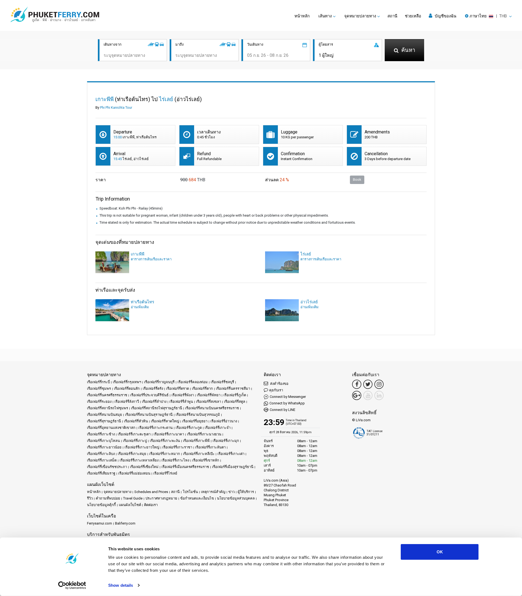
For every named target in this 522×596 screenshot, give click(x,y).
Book (357, 179)
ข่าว (231, 492)
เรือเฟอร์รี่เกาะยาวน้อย (104, 447)
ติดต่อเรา (151, 505)
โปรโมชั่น (190, 492)
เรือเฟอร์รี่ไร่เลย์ (165, 473)
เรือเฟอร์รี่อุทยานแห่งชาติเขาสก (111, 428)
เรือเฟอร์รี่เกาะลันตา (210, 447)
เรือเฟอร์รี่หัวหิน (136, 421)
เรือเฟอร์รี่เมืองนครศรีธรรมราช (185, 467)
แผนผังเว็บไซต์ (130, 505)
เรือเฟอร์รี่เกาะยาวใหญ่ (142, 447)
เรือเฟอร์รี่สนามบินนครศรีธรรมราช (212, 408)
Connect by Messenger (288, 397)
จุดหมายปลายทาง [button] (360, 16)
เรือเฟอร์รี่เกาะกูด (189, 428)
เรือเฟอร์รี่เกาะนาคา (169, 434)
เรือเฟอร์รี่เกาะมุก (226, 441)
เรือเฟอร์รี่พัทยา (208, 395)
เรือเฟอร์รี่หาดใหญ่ (165, 421)
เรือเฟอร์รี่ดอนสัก (127, 388)
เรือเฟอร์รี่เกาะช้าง (101, 434)
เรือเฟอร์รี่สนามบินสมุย (104, 415)
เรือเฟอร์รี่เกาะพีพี (196, 441)
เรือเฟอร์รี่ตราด (177, 388)
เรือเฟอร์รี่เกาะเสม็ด (102, 460)
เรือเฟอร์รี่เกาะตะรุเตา (134, 434)
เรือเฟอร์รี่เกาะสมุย (132, 454)
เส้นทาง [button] (325, 16)
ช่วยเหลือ (413, 16)
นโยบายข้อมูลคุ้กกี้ (101, 505)
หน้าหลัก (302, 16)
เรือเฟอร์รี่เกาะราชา (177, 447)
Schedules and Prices (151, 492)
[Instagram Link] (379, 384)
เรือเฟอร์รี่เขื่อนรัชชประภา (107, 467)
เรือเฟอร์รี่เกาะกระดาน (155, 428)
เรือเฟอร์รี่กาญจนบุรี (159, 382)
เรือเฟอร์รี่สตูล (234, 402)
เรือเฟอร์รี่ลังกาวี (126, 402)
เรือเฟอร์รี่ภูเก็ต (234, 395)
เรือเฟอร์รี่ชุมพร (99, 388)
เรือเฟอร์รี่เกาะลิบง (101, 454)
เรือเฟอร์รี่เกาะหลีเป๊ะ (199, 454)
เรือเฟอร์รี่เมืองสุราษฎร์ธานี (232, 467)
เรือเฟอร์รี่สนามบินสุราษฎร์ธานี (149, 415)
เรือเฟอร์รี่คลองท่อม (193, 382)
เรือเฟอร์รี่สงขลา (208, 402)
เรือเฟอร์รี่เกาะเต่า (230, 454)
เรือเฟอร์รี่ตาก (202, 388)
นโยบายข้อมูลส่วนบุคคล (236, 498)
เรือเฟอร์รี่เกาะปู (135, 441)
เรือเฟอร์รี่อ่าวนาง (223, 421)
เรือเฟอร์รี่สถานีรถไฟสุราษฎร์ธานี (156, 408)
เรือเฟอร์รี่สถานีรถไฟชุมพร (107, 408)
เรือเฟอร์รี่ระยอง (99, 402)
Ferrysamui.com (99, 523)
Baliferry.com (125, 523)
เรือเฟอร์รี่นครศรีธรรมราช (107, 395)
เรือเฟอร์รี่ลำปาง (154, 402)
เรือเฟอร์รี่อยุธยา (194, 421)
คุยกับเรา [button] (276, 390)
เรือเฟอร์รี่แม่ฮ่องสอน (134, 473)
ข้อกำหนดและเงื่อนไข (197, 498)
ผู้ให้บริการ (246, 492)
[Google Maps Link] (356, 395)
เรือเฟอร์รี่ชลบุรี (222, 382)
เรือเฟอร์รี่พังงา (183, 395)
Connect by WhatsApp (287, 403)
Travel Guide (132, 498)
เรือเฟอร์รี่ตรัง (153, 388)
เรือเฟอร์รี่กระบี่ (98, 382)
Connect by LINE (282, 410)
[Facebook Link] (356, 384)
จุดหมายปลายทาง (117, 492)
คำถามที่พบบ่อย (108, 498)
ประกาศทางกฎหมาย (161, 498)
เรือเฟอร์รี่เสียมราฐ (101, 473)
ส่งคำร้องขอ (278, 384)
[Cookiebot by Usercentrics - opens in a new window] (72, 585)
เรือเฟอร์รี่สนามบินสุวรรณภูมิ (198, 415)
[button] (488, 16)
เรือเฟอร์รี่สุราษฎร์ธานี (104, 421)
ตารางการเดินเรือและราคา (151, 259)
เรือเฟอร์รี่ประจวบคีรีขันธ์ (149, 395)
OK (440, 552)
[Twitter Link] (367, 384)
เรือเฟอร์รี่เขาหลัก (205, 460)
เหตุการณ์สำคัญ (213, 492)
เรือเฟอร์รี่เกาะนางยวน (204, 434)
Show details (120, 585)
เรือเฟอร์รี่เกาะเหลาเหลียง (139, 460)
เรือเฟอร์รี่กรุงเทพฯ (127, 382)
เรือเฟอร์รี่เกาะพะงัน (165, 441)
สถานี (392, 16)
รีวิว (90, 498)
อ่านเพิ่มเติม (140, 307)
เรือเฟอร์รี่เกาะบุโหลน (103, 441)
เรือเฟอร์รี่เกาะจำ (218, 428)
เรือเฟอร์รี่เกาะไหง (175, 460)
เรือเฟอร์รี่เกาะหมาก (164, 454)
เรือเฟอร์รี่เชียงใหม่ (144, 467)
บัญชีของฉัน (445, 16)
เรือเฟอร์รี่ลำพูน (181, 402)
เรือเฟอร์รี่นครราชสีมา (233, 388)
